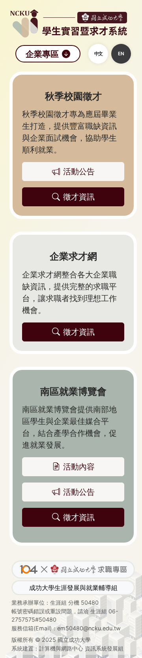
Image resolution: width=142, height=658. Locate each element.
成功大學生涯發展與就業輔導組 (73, 588)
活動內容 (79, 466)
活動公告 (79, 492)
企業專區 (42, 54)
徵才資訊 (79, 517)
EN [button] (121, 54)
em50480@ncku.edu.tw (89, 628)
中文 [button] (98, 54)
